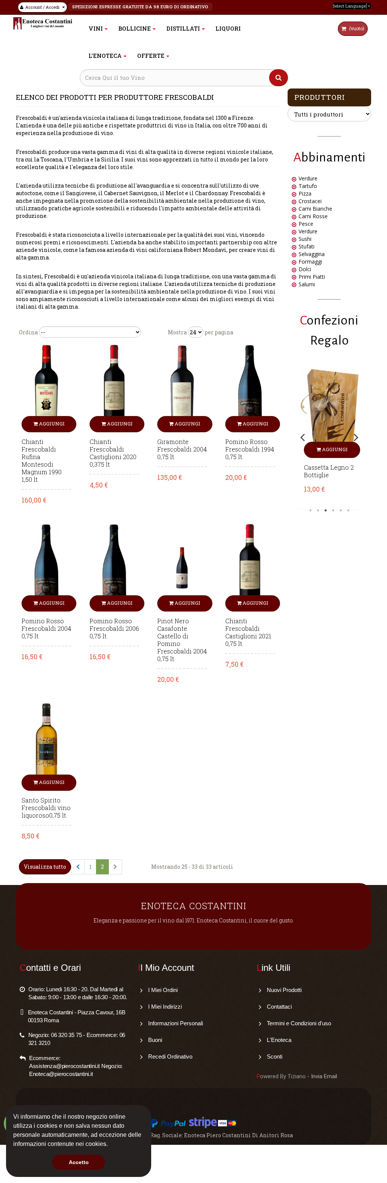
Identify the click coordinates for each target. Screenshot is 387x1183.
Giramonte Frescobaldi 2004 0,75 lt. (182, 449)
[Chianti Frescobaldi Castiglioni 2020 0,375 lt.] (114, 387)
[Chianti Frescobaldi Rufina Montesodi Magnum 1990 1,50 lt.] (46, 387)
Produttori (319, 97)
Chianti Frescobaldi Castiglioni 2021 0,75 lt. (248, 632)
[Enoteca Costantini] (43, 23)
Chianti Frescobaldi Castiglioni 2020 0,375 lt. (113, 453)
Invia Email (324, 1076)
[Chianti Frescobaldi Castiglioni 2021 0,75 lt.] (250, 567)
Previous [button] (303, 437)
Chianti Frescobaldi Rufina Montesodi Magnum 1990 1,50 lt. (42, 460)
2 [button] (318, 510)
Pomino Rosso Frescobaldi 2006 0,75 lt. (114, 628)
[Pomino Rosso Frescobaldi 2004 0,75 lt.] (46, 567)
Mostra (177, 332)
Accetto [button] (79, 1162)
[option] (329, 437)
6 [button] (348, 510)
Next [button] (356, 437)
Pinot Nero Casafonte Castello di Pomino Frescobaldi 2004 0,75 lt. (182, 640)
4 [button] (333, 510)
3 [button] (325, 510)
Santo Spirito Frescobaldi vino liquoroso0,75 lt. (46, 807)
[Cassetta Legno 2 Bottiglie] (329, 413)
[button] (110, 1145)
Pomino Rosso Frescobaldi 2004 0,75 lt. (46, 628)
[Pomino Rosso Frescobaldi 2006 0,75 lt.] (114, 567)
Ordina (28, 332)
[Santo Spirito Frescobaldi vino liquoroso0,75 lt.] (46, 746)
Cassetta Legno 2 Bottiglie (329, 471)
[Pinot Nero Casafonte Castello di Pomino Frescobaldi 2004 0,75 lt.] (182, 567)
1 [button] (310, 510)
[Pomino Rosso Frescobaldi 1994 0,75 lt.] (250, 387)
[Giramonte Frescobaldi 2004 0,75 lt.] (182, 387)
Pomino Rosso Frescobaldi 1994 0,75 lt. (249, 449)
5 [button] (340, 510)
